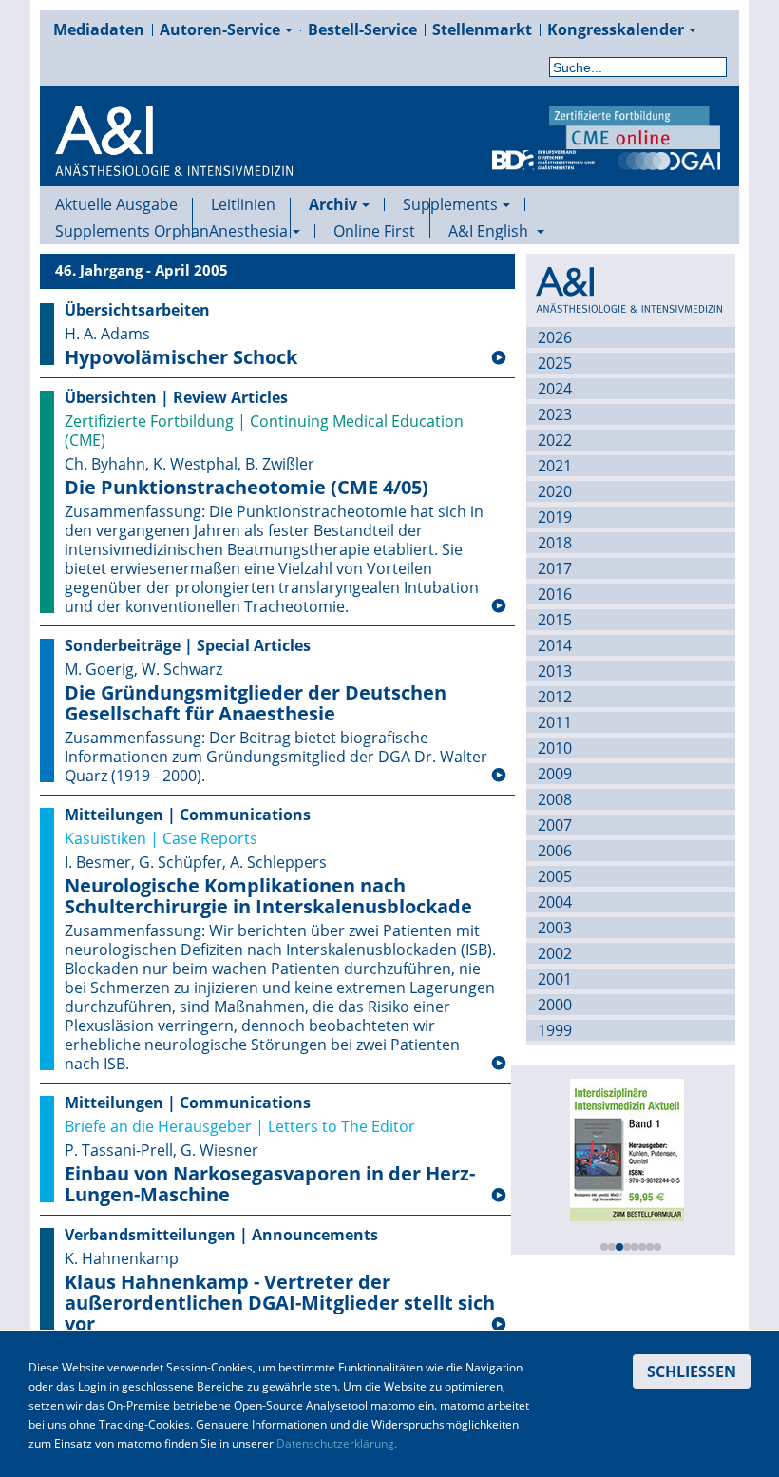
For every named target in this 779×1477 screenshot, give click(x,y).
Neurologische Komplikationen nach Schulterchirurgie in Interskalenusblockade (268, 896)
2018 (555, 542)
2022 (555, 440)
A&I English (490, 231)
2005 (555, 876)
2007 (555, 825)
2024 (555, 388)
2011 (555, 722)
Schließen (691, 1371)
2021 (555, 465)
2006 (555, 850)
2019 (555, 517)
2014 (555, 645)
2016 (555, 594)
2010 (555, 748)
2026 (555, 337)
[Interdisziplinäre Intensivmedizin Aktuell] (626, 1148)
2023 (555, 414)
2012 (555, 696)
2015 (555, 619)
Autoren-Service (220, 29)
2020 (555, 491)
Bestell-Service (362, 29)
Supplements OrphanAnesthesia (171, 231)
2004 (555, 902)
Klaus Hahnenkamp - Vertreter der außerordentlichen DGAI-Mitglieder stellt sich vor (280, 1303)
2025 (555, 363)
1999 (555, 1030)
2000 (555, 1004)
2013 (555, 671)
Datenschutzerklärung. (336, 1443)
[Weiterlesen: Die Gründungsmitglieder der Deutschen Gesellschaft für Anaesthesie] (498, 775)
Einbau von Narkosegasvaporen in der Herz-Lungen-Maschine (270, 1184)
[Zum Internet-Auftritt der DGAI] (669, 158)
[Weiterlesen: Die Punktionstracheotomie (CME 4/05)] (498, 606)
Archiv (333, 204)
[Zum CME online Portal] (634, 125)
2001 (555, 979)
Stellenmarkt (482, 29)
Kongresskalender (615, 29)
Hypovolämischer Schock (181, 357)
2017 (555, 568)
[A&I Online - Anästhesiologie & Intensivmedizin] (174, 163)
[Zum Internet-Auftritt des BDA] (543, 158)
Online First (374, 231)
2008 (555, 799)
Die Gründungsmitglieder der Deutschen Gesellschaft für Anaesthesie (255, 703)
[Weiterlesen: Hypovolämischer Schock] (498, 358)
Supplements (450, 204)
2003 (555, 927)
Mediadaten (98, 29)
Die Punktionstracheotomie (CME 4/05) (246, 487)
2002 (555, 953)
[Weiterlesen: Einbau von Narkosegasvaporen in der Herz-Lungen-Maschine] (498, 1195)
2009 (555, 773)
